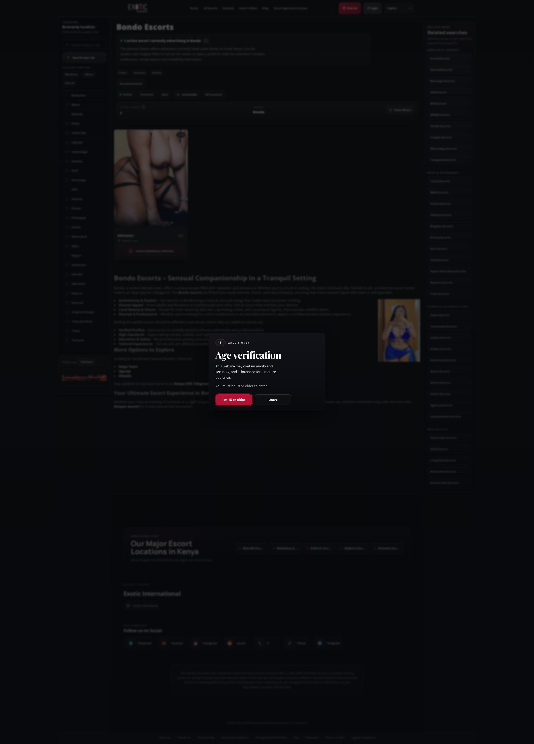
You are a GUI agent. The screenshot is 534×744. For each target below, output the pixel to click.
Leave (273, 399)
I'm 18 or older (233, 399)
